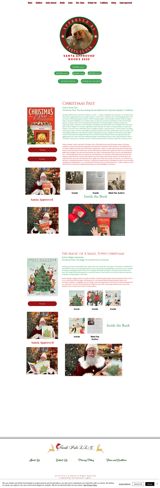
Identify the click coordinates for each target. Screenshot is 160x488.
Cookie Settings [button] (124, 484)
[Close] (157, 484)
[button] (122, 233)
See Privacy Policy (90, 485)
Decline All (138, 484)
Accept (149, 484)
